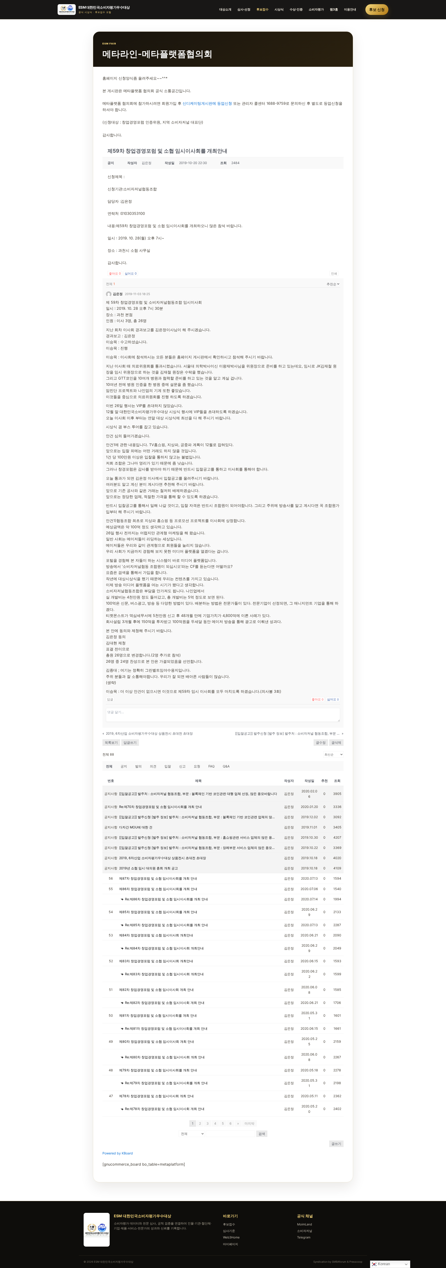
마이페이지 (230, 1244)
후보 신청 (377, 9)
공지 (124, 766)
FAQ (211, 766)
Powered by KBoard (117, 1153)
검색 (262, 1134)
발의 (138, 766)
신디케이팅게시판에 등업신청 (207, 103)
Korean (383, 1264)
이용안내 (350, 9)
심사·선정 (243, 9)
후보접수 (262, 9)
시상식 (279, 9)
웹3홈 (334, 9)
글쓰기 (336, 1144)
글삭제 (336, 742)
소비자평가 (316, 9)
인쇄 (334, 273)
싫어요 (131, 273)
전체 (109, 766)
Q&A (226, 766)
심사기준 (229, 1231)
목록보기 (111, 742)
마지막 (249, 1123)
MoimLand (304, 1224)
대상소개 (225, 9)
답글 (110, 699)
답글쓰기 (130, 742)
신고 (182, 766)
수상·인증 (296, 9)
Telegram (303, 1237)
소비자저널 (304, 1231)
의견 (153, 766)
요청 (197, 766)
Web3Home (231, 1237)
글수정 (321, 742)
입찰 (167, 766)
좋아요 (115, 273)
